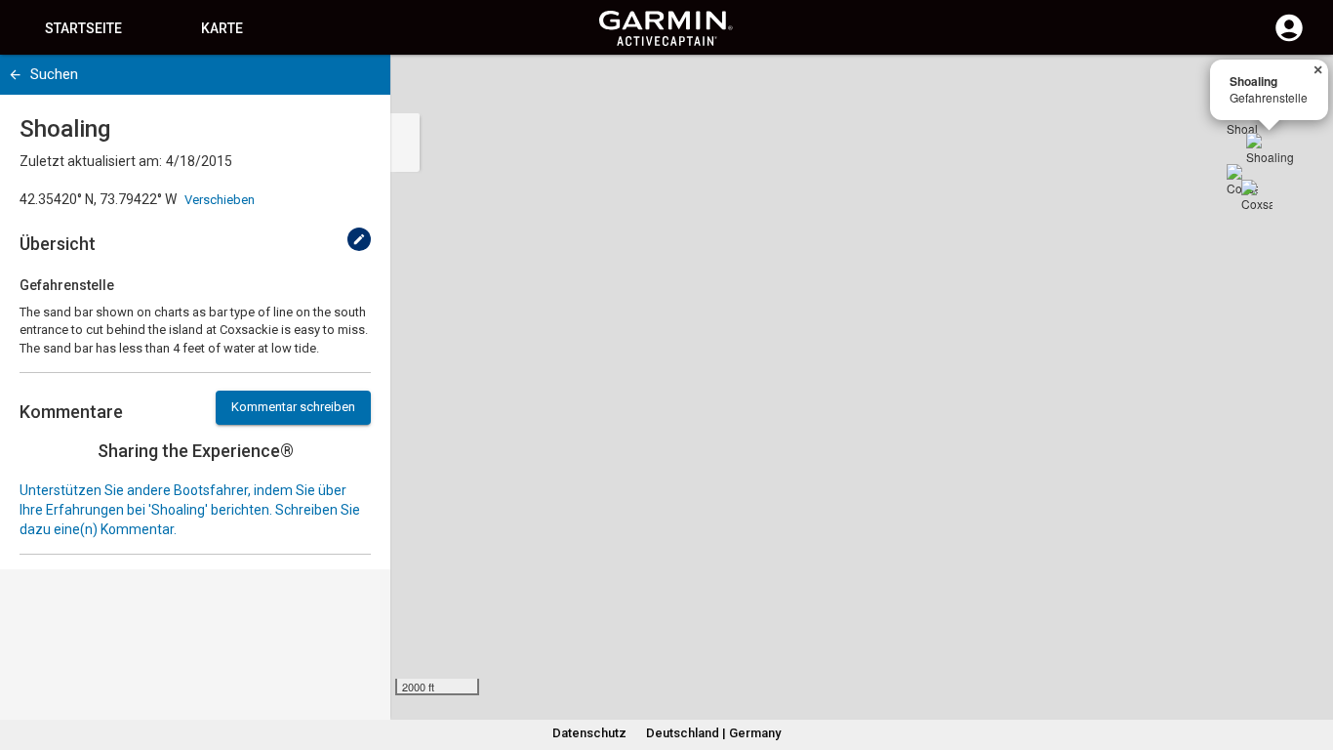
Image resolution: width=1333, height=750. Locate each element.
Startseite (83, 28)
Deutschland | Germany (713, 733)
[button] (1308, 661)
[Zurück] (15, 75)
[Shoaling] (1269, 156)
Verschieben (219, 199)
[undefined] (359, 239)
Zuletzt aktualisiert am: (91, 161)
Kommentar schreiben (293, 406)
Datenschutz (589, 733)
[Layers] (1299, 87)
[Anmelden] (1289, 39)
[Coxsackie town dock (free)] (1256, 195)
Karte (222, 28)
